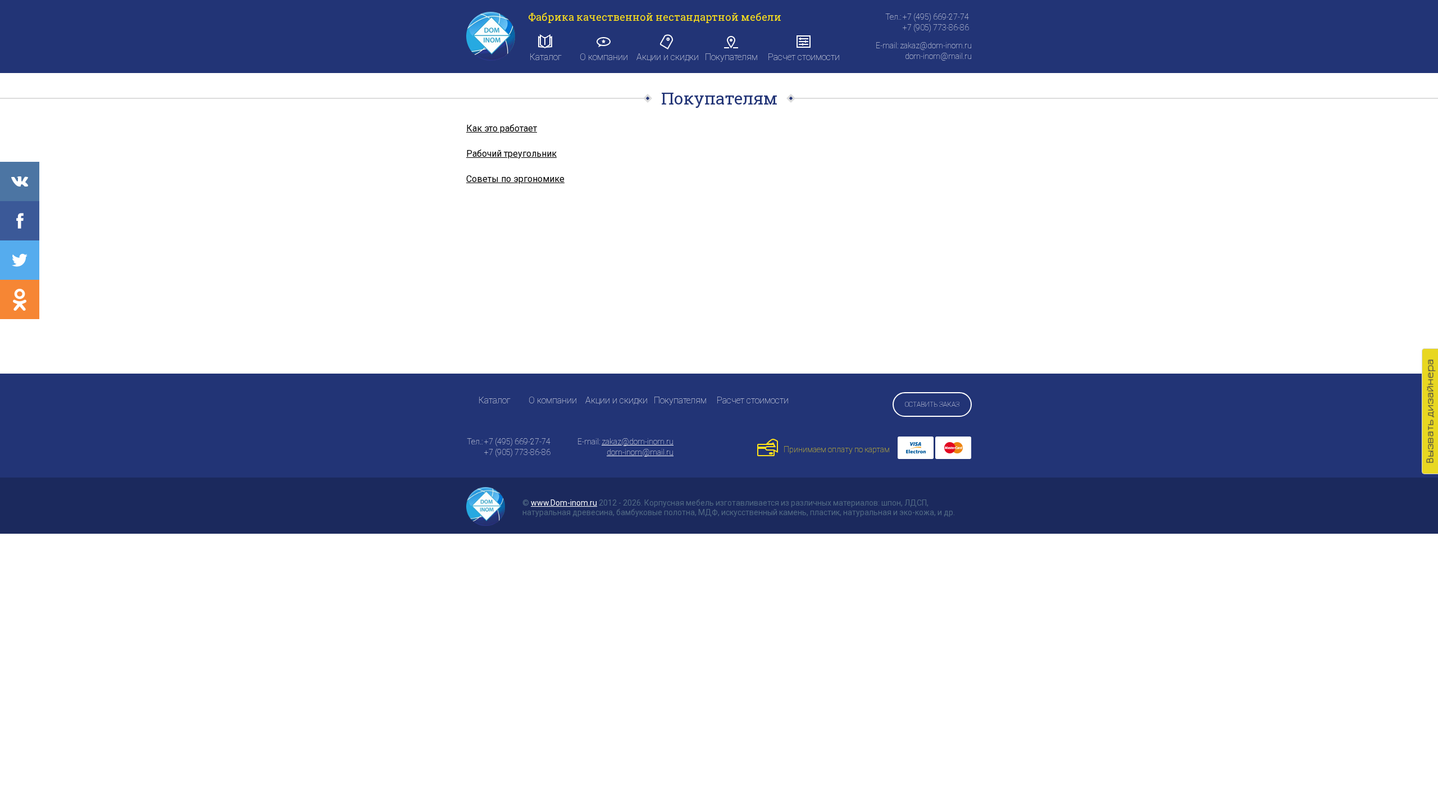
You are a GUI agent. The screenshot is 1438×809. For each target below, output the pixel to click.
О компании (604, 57)
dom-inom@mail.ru (640, 452)
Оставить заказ (932, 404)
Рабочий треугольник (511, 153)
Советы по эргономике (515, 179)
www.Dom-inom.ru (564, 502)
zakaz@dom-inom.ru (638, 441)
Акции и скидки (667, 57)
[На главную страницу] (490, 36)
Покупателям (731, 57)
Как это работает (501, 128)
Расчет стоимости (804, 57)
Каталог (546, 57)
